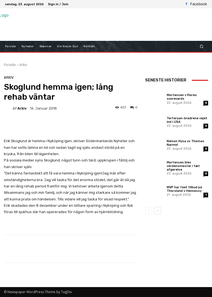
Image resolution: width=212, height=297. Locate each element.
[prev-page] (148, 210)
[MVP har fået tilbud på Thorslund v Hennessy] (154, 190)
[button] (201, 46)
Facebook (198, 4)
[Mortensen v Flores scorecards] (154, 98)
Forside (10, 64)
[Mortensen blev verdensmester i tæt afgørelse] (154, 167)
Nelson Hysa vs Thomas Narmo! (185, 143)
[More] (178, 248)
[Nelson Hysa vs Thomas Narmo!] (154, 144)
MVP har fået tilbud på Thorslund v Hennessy (184, 189)
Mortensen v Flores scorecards (182, 96)
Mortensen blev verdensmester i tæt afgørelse (183, 166)
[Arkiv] (8, 108)
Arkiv (23, 64)
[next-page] (157, 210)
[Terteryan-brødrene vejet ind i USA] (154, 121)
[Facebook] (186, 4)
